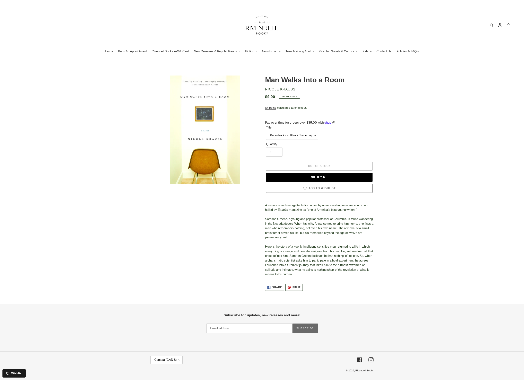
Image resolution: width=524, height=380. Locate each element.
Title (268, 127)
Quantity (271, 144)
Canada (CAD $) (165, 359)
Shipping (270, 107)
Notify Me (319, 177)
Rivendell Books (364, 370)
